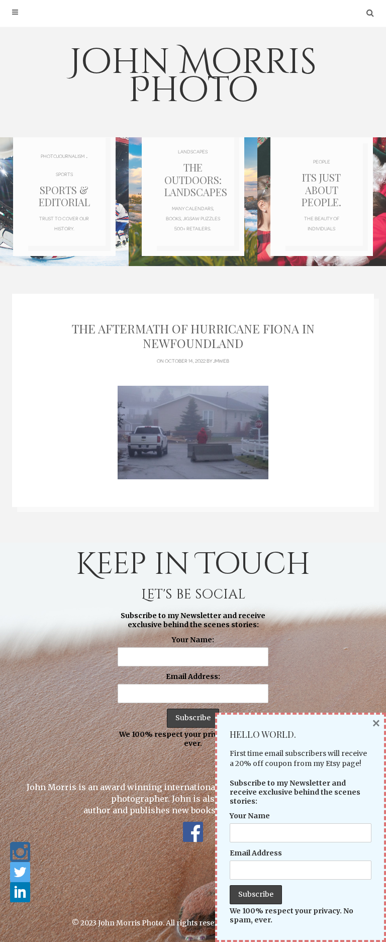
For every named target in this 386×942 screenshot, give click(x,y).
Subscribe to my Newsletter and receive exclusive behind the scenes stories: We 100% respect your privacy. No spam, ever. (193, 679)
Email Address (256, 853)
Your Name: (193, 639)
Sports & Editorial (64, 196)
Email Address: (193, 676)
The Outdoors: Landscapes (195, 179)
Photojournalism (62, 156)
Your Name (250, 815)
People (321, 161)
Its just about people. (321, 189)
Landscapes (193, 151)
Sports (64, 174)
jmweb (221, 361)
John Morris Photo (193, 76)
